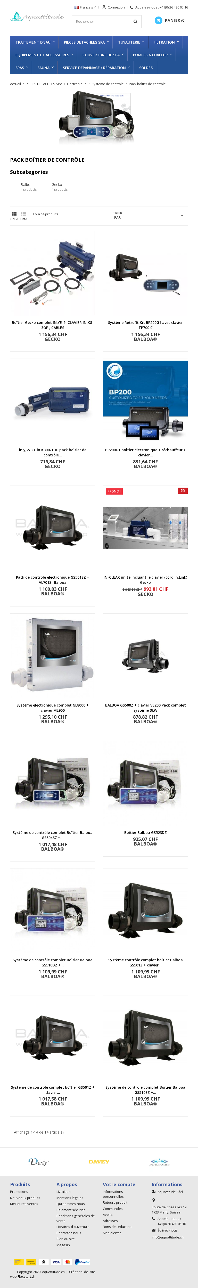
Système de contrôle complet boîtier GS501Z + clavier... (53, 1090)
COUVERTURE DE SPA (101, 54)
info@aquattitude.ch (168, 1237)
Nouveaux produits (25, 1197)
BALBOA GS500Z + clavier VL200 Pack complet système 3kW (145, 708)
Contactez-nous (68, 1232)
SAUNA (43, 67)
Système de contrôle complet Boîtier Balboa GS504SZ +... (53, 835)
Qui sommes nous (70, 1203)
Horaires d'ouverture (72, 1226)
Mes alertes (112, 1232)
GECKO (53, 339)
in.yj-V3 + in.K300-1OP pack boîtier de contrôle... (52, 452)
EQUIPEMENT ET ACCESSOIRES (42, 54)
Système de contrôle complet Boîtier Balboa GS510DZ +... (53, 962)
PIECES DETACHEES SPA (84, 42)
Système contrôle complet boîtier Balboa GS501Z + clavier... (145, 962)
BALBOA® (145, 339)
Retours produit (115, 1202)
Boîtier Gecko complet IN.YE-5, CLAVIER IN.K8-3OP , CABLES (53, 325)
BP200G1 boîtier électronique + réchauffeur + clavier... (145, 452)
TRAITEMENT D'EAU (33, 42)
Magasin (63, 1245)
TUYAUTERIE (129, 42)
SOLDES (146, 67)
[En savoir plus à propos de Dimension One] (159, 1162)
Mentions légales (69, 1197)
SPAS (19, 67)
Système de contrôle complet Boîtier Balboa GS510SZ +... (145, 1090)
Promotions (19, 1191)
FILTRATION (164, 42)
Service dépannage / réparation (94, 67)
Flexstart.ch (26, 1276)
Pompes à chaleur (150, 54)
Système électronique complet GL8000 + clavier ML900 (52, 708)
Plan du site (65, 1238)
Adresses (110, 1220)
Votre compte (119, 1184)
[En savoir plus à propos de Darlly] (38, 1162)
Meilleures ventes (24, 1203)
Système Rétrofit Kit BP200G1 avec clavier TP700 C (145, 325)
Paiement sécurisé (71, 1210)
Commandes (113, 1208)
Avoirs (108, 1214)
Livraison (63, 1191)
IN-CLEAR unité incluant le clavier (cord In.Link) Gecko (145, 580)
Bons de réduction (117, 1226)
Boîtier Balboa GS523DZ (145, 832)
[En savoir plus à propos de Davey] (99, 1162)
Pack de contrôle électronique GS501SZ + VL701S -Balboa (52, 580)
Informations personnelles (113, 1194)
